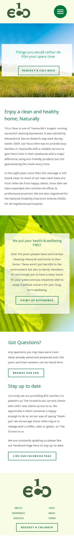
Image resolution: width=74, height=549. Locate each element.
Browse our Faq (26, 372)
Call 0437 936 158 (50, 539)
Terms (52, 518)
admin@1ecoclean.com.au (37, 544)
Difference (18, 513)
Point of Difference (37, 300)
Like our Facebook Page (32, 456)
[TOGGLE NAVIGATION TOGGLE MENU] (60, 11)
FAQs (52, 507)
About (18, 507)
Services (18, 518)
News (52, 513)
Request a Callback (37, 527)
